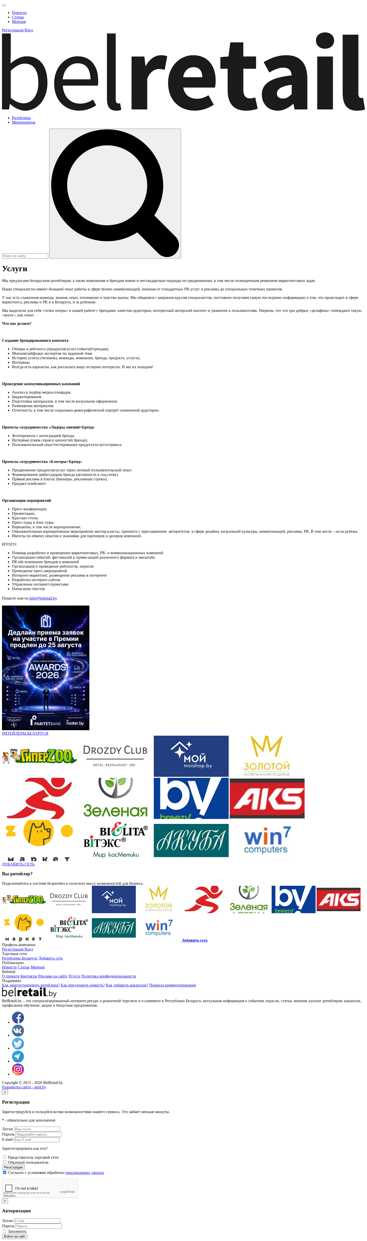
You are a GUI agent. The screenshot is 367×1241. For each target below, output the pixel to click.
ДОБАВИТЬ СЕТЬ (18, 864)
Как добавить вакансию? (127, 985)
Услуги (74, 976)
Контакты (28, 976)
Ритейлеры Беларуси (19, 958)
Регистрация (13, 1167)
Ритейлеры (21, 118)
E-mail (7, 1139)
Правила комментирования (172, 985)
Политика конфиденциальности (108, 976)
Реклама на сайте (52, 976)
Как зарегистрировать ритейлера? (31, 985)
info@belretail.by (43, 598)
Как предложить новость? (83, 985)
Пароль (8, 1134)
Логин (7, 1129)
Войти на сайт (14, 1236)
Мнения (19, 21)
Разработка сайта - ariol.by (24, 1087)
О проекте (10, 976)
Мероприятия (23, 122)
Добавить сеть (50, 958)
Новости (19, 12)
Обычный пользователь (27, 1162)
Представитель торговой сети (33, 1157)
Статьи (18, 17)
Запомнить (16, 1231)
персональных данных (85, 1172)
